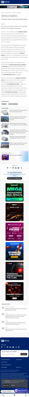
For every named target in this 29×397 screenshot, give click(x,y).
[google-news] (18, 347)
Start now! (5, 385)
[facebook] (7, 168)
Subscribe (23, 354)
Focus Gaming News (6, 12)
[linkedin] (15, 168)
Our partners (19, 359)
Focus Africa (4, 362)
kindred (4, 104)
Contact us (18, 367)
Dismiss (13, 385)
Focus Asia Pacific (5, 359)
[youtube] (18, 168)
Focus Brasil (4, 367)
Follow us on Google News (14, 178)
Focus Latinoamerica (6, 364)
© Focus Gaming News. (5, 370)
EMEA (13, 12)
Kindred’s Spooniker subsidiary (17, 64)
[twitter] (10, 168)
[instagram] (13, 168)
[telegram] (21, 168)
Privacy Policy (17, 370)
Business (19, 12)
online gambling (13, 104)
